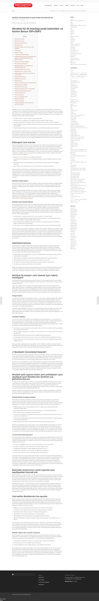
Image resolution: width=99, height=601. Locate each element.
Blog (13, 11)
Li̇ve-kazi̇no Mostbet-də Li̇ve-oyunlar (22, 69)
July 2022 (72, 231)
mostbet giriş (73, 129)
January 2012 (73, 237)
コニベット (72, 198)
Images (71, 112)
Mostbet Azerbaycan (74, 124)
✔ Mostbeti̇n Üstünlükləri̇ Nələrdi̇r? (22, 54)
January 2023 (73, 222)
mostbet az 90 (73, 121)
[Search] (85, 5)
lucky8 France (73, 118)
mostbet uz (72, 141)
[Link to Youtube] (83, 1)
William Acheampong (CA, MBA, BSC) (78, 64)
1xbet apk (72, 84)
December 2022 (73, 223)
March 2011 (72, 239)
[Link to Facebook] (79, 1)
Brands (71, 23)
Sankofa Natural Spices (75, 59)
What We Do (73, 62)
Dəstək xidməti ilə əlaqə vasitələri (22, 61)
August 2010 (73, 245)
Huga (71, 42)
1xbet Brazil (72, 88)
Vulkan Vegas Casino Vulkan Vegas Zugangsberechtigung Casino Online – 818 (78, 169)
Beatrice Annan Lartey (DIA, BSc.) (77, 20)
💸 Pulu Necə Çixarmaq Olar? (21, 63)
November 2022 (73, 225)
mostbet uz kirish (74, 143)
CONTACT (72, 33)
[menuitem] (48, 5)
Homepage (72, 39)
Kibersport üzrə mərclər (19, 39)
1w (71, 79)
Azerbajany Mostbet (74, 101)
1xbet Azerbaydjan (74, 87)
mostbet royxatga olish (75, 140)
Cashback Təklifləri (19, 52)
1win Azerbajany (73, 80)
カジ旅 (71, 194)
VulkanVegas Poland (74, 177)
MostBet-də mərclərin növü (20, 78)
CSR (71, 34)
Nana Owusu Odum (74, 50)
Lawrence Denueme (74, 45)
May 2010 (72, 247)
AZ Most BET (73, 99)
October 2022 (73, 226)
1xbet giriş (72, 90)
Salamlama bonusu (19, 45)
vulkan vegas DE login (75, 173)
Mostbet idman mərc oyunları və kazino (23, 71)
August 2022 (73, 230)
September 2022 (73, 228)
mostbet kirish (73, 132)
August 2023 (73, 216)
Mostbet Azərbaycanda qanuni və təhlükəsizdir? (25, 88)
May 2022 (72, 234)
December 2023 (73, 209)
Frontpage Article (74, 110)
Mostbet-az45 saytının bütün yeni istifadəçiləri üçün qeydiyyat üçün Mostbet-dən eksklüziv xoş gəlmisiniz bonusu (25, 58)
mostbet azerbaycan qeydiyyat (26, 198)
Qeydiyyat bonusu (18, 80)
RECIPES (72, 56)
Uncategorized (22, 19)
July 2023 (72, 217)
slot (71, 163)
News (71, 148)
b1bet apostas (73, 102)
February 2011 (73, 241)
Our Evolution (73, 55)
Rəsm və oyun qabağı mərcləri (21, 96)
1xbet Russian (73, 96)
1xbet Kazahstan (73, 91)
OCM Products (73, 52)
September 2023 (73, 214)
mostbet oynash (73, 134)
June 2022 (72, 233)
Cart (71, 28)
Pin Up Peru (72, 154)
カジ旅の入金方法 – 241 (75, 196)
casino (71, 109)
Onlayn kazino (18, 50)
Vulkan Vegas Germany (75, 174)
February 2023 (73, 220)
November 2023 (73, 211)
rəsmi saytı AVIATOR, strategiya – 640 (78, 162)
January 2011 (73, 242)
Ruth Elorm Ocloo (74, 58)
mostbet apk (73, 119)
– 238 (71, 70)
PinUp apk (72, 159)
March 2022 (72, 236)
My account (72, 48)
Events (71, 38)
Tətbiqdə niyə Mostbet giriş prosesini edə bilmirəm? (25, 82)
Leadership (72, 47)
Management (41, 584)
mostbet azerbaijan (74, 123)
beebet (71, 104)
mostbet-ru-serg (73, 146)
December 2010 (73, 244)
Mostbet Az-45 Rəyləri (19, 98)
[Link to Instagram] (81, 1)
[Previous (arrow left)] (0, 600)
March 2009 (72, 248)
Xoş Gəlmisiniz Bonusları (20, 92)
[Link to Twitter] (77, 1)
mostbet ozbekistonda (75, 135)
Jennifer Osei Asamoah (75, 44)
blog (71, 107)
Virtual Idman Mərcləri (19, 94)
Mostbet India (73, 130)
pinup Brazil (72, 160)
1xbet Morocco (73, 93)
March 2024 (72, 208)
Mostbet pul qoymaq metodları (21, 84)
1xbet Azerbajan (73, 85)
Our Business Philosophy (75, 53)
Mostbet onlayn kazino (19, 41)
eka (27, 19)
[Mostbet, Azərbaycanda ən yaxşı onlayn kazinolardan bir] (1, 301)
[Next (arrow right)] (2, 600)
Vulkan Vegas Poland (74, 176)
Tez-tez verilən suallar (19, 100)
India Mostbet (73, 113)
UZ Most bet (73, 166)
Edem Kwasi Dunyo (74, 36)
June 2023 (72, 219)
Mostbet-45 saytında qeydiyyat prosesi (23, 90)
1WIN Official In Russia (75, 82)
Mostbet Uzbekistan (74, 145)
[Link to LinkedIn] (86, 1)
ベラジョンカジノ (74, 202)
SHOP (71, 61)
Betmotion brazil (73, 105)
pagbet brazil (73, 152)
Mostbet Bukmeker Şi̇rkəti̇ (20, 76)
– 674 (71, 71)
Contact (72, 31)
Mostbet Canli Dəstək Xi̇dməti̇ (21, 43)
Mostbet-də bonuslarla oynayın (21, 86)
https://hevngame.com (23, 154)
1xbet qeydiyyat (73, 94)
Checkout (72, 30)
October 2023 (73, 212)
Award (71, 19)
